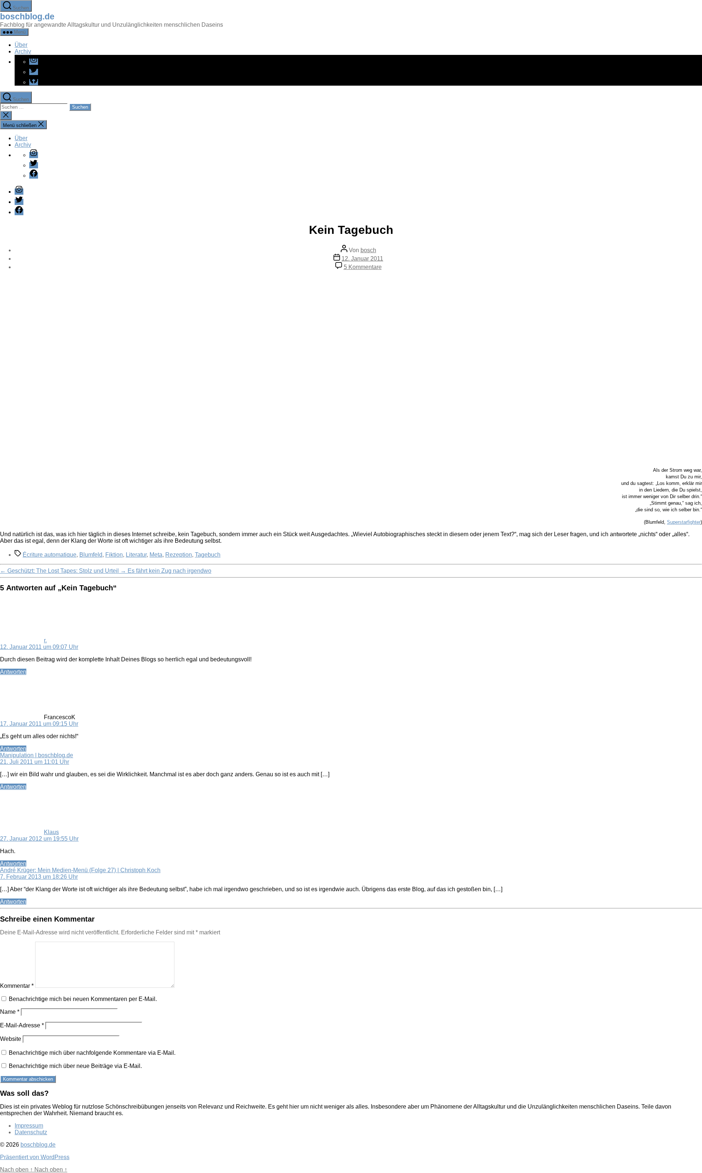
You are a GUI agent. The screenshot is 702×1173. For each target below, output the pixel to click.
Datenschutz (31, 1132)
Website (10, 1039)
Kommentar (17, 986)
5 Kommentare (363, 267)
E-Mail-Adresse (22, 1025)
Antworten (13, 672)
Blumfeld (90, 555)
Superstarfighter (684, 522)
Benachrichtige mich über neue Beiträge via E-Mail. (75, 1066)
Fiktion (114, 555)
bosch (368, 250)
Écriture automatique (49, 555)
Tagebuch (207, 555)
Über (21, 45)
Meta (156, 555)
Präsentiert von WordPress (34, 1157)
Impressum (29, 1125)
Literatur (136, 555)
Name (9, 1012)
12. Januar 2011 (362, 258)
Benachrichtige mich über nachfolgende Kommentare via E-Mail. (92, 1053)
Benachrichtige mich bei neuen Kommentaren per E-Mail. (83, 999)
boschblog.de (27, 16)
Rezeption (178, 555)
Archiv (23, 51)
